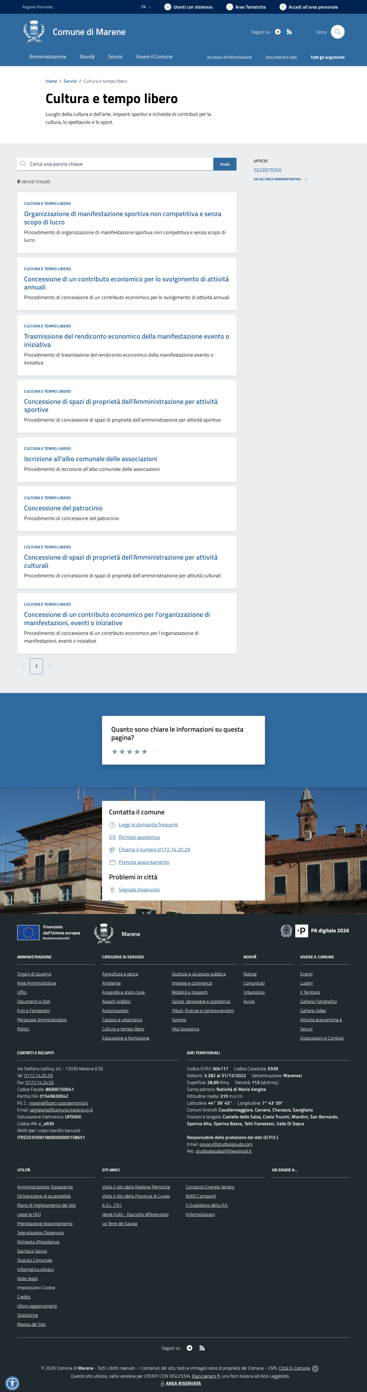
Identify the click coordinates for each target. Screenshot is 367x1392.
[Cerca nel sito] (338, 32)
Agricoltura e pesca (120, 973)
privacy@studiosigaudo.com (226, 1144)
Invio (225, 164)
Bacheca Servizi (32, 1250)
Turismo (179, 1019)
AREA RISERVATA (183, 1383)
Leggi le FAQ (29, 1214)
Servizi (70, 81)
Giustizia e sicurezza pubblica (199, 973)
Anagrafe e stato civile (123, 992)
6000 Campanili (201, 1195)
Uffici (22, 992)
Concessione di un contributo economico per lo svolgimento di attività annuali (126, 283)
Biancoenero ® (206, 1376)
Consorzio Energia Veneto (210, 1186)
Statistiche (27, 1315)
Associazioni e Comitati (322, 1037)
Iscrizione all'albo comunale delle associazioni (90, 458)
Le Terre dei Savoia (119, 1223)
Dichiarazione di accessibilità (44, 1195)
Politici (23, 1028)
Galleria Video (313, 1010)
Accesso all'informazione (229, 57)
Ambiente (111, 983)
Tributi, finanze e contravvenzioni (203, 1010)
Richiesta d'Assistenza (38, 1241)
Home (51, 81)
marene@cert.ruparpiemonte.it (58, 1102)
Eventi (306, 973)
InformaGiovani (200, 1214)
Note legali (27, 1278)
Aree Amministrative (36, 983)
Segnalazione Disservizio (40, 1232)
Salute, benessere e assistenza (201, 1001)
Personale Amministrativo (42, 1019)
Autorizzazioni (115, 1010)
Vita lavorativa (185, 1028)
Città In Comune (294, 1368)
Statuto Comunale (34, 1260)
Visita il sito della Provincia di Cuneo (136, 1195)
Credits (23, 1296)
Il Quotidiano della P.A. (207, 1205)
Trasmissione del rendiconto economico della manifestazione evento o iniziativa (126, 340)
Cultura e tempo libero (47, 203)
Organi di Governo (34, 973)
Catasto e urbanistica (122, 1019)
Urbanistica (254, 992)
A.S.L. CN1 (112, 1205)
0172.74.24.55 (40, 1082)
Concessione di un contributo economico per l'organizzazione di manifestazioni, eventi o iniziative (117, 618)
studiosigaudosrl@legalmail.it (223, 1151)
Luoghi (306, 983)
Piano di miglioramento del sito (46, 1205)
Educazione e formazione (125, 1037)
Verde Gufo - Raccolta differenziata (135, 1214)
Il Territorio (310, 992)
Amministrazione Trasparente (45, 1186)
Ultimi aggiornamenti (37, 1305)
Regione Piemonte (37, 7)
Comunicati (254, 983)
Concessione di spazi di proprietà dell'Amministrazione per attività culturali (121, 561)
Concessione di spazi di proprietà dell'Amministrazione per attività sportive (121, 405)
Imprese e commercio (192, 983)
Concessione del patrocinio (63, 508)
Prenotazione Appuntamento (45, 1223)
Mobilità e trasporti (190, 992)
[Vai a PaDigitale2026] (315, 930)
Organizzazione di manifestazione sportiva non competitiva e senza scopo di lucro (122, 217)
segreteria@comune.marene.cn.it (61, 1109)
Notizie (250, 973)
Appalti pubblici (116, 1001)
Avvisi (249, 1001)
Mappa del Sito (31, 1324)
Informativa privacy (35, 1269)
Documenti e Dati (33, 1001)
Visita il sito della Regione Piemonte (136, 1186)
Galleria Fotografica (318, 1001)
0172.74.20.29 (38, 1075)
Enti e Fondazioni (33, 1010)
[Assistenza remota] (315, 1368)
